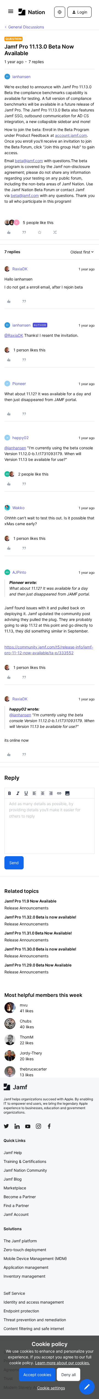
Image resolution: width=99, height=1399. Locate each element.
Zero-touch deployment (25, 1249)
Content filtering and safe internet (34, 1328)
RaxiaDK (20, 268)
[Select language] (59, 12)
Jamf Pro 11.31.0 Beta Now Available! (38, 933)
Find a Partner (16, 1205)
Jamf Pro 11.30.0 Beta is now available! (40, 949)
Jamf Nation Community (25, 1170)
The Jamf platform (20, 1240)
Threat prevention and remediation (35, 1319)
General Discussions (26, 27)
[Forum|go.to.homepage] (28, 12)
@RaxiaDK (13, 335)
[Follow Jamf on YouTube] (28, 1126)
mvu (24, 1005)
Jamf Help (13, 1152)
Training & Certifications (25, 1161)
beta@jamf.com (29, 160)
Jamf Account (16, 1214)
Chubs (25, 1021)
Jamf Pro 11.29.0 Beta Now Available (38, 965)
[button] (10, 13)
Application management (26, 1267)
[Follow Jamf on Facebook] (49, 1126)
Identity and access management (34, 1302)
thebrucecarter (33, 1069)
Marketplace (15, 1188)
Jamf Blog (13, 1179)
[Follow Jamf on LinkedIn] (17, 1126)
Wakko (18, 507)
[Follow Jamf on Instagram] (38, 1126)
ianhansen (21, 76)
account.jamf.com (71, 135)
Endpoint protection (21, 1311)
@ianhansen (15, 447)
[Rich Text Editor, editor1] (49, 826)
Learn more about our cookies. (62, 1362)
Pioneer (19, 383)
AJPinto (19, 572)
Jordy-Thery (31, 1053)
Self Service (14, 1293)
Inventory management (24, 1276)
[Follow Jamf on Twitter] (6, 1126)
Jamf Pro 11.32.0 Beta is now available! (40, 917)
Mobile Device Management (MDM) (35, 1258)
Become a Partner (20, 1196)
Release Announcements (26, 908)
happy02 (20, 437)
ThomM (26, 1037)
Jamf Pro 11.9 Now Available (30, 901)
